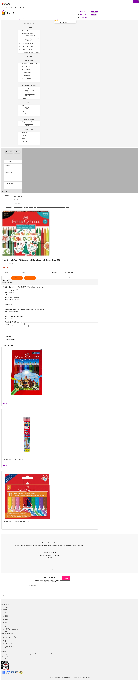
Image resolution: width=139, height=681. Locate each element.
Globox (6, 619)
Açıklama (5, 281)
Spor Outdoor (29, 129)
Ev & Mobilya (29, 56)
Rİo (5, 626)
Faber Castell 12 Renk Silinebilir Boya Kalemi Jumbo (16, 521)
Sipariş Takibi (83, 17)
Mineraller (27, 92)
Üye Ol (93, 14)
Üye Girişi (94, 11)
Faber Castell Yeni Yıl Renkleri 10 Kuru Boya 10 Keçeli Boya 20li (57, 277)
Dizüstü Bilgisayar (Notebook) (32, 38)
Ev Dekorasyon (29, 60)
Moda (28, 102)
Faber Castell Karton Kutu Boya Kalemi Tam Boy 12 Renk (17, 398)
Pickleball (7, 607)
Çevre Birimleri (28, 36)
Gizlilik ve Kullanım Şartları (11, 636)
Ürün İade (7, 640)
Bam (6, 631)
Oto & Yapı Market (29, 119)
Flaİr (6, 613)
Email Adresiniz (9, 326)
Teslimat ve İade (9, 643)
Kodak (6, 615)
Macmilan (7, 628)
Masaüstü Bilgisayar (29, 39)
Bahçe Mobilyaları (29, 124)
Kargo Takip (83, 11)
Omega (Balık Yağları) (30, 94)
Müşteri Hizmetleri (9, 646)
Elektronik (29, 27)
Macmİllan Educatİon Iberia (11, 629)
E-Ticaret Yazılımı (49, 569)
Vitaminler (27, 95)
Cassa (6, 621)
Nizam (6, 625)
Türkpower (7, 618)
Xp (5, 612)
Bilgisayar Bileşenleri (30, 35)
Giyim (26, 108)
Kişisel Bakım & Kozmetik (29, 85)
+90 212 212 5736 (6, 656)
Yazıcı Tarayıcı (28, 40)
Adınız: (7, 324)
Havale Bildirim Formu (10, 637)
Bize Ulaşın (83, 14)
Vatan (6, 622)
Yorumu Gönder (10, 339)
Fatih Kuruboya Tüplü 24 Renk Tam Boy (13, 459)
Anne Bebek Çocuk (29, 23)
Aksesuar (27, 107)
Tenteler (27, 125)
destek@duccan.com (6, 659)
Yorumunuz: (9, 336)
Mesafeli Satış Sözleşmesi (11, 639)
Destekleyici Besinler (30, 90)
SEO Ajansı (50, 557)
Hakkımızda (7, 645)
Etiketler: (39, 277)
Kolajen (27, 91)
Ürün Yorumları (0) (9, 282)
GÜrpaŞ (7, 616)
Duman (6, 624)
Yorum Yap (10, 263)
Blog (6, 647)
